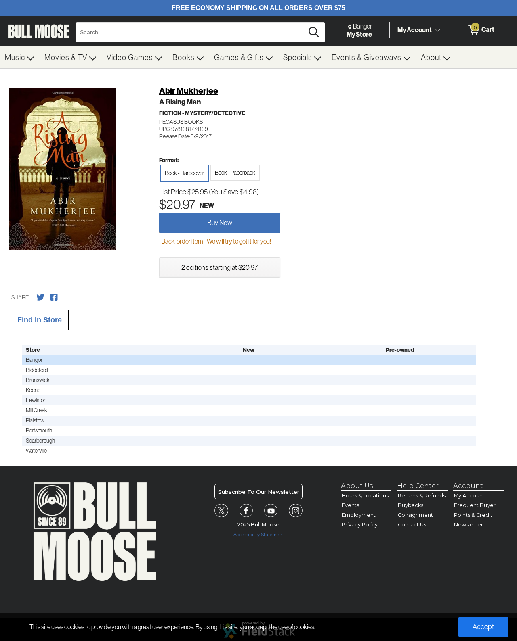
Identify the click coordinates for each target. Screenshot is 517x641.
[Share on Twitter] (40, 297)
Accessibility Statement (258, 534)
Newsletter (468, 525)
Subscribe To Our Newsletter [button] (258, 492)
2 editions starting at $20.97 (219, 267)
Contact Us (412, 525)
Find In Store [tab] (39, 320)
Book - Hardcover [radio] (184, 173)
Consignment (415, 515)
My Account (414, 30)
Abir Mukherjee (188, 90)
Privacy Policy (360, 525)
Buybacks (410, 505)
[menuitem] (20, 57)
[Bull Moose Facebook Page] (246, 511)
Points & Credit (473, 515)
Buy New (219, 222)
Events (350, 505)
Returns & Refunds (422, 496)
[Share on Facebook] (54, 297)
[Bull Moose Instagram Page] (295, 511)
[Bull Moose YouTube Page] (271, 511)
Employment (359, 515)
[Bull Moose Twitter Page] (221, 511)
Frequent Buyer (475, 505)
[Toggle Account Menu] (437, 30)
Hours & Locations (365, 496)
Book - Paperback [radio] (235, 172)
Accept (483, 626)
